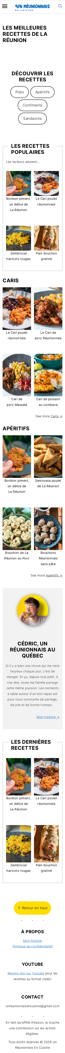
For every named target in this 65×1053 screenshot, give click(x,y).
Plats (19, 92)
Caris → (57, 416)
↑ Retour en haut (33, 908)
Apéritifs (42, 92)
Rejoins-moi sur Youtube (26, 973)
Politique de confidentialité (32, 946)
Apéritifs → (54, 575)
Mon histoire (32, 941)
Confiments (32, 105)
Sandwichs (32, 118)
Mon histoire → (48, 717)
